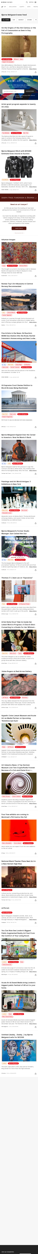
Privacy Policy (19, 97)
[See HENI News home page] (13, 2)
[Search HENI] (27, 2)
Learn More (19, 228)
